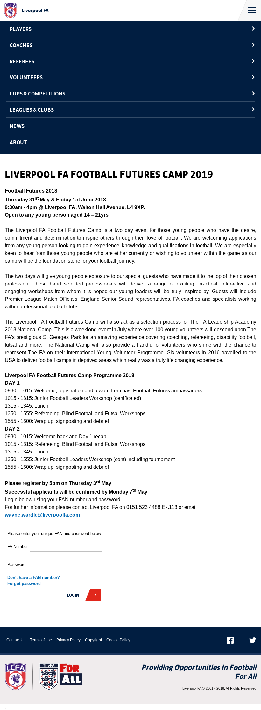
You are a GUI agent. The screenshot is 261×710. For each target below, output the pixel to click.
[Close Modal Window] (5, 708)
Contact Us (15, 640)
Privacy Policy (68, 640)
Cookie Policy (118, 640)
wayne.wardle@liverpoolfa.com (42, 514)
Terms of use (41, 640)
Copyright (93, 640)
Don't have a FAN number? (33, 577)
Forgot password (24, 583)
